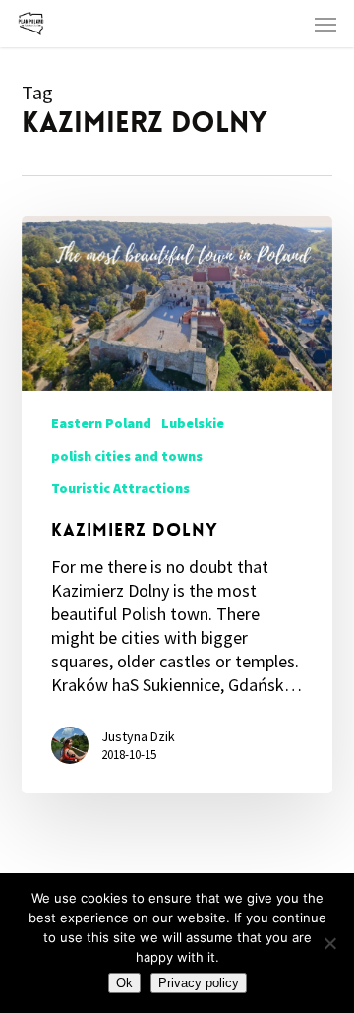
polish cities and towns (127, 456)
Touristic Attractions (120, 488)
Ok (124, 983)
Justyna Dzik (138, 736)
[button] (325, 23)
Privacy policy (198, 983)
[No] (329, 943)
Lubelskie (192, 423)
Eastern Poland (101, 423)
